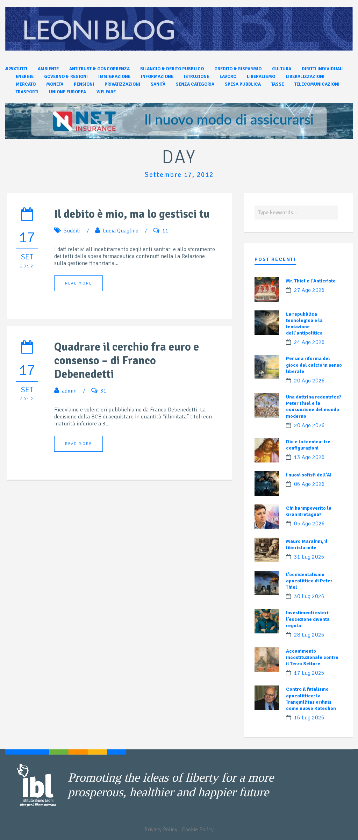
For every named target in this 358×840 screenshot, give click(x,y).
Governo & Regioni (66, 76)
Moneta (54, 84)
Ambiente (48, 69)
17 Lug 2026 (309, 672)
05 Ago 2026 (309, 523)
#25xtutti (16, 69)
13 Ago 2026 (309, 457)
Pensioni (84, 84)
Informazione (157, 76)
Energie (25, 76)
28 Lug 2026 (309, 634)
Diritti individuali (323, 69)
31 (103, 390)
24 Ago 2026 (309, 342)
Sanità (158, 84)
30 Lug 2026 (309, 596)
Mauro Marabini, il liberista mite (307, 544)
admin (69, 390)
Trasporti (27, 92)
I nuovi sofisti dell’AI (308, 475)
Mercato (26, 84)
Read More (78, 283)
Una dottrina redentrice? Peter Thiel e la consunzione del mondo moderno (314, 406)
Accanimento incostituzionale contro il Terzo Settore (312, 657)
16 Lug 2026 (309, 717)
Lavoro (228, 76)
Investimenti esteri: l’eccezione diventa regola (308, 619)
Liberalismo (261, 76)
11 (165, 230)
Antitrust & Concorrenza (99, 69)
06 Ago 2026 (309, 484)
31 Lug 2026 (309, 556)
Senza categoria (195, 84)
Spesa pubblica (243, 84)
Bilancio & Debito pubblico (172, 69)
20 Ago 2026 (309, 380)
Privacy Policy (160, 829)
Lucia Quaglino (120, 230)
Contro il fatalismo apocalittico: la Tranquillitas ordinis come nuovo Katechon (311, 698)
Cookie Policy (198, 829)
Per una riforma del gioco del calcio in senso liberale (314, 365)
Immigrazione (114, 76)
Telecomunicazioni (316, 84)
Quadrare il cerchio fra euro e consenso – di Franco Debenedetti (126, 360)
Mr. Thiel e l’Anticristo (311, 281)
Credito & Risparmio (238, 69)
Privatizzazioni (122, 84)
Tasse (277, 84)
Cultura (281, 69)
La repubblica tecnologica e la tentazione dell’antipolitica (304, 323)
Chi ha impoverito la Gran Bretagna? (308, 511)
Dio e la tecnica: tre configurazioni (308, 445)
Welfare (106, 92)
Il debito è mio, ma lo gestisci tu (132, 214)
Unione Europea (67, 92)
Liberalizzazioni (305, 76)
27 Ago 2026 (309, 290)
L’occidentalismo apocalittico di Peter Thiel (309, 581)
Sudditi (72, 230)
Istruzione (196, 76)
